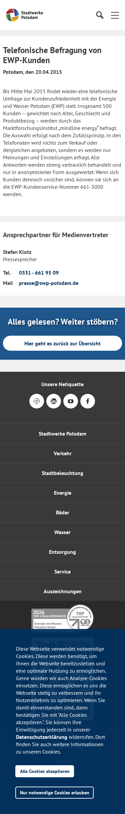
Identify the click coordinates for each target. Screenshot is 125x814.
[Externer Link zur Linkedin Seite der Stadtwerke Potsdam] (53, 406)
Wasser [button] (62, 532)
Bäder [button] (62, 512)
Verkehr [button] (63, 453)
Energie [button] (62, 492)
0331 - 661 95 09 (39, 272)
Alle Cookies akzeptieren (45, 771)
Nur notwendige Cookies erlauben (54, 792)
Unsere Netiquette (62, 384)
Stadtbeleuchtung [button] (62, 473)
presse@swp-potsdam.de (48, 283)
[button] (115, 15)
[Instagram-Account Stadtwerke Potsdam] (36, 406)
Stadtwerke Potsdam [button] (62, 433)
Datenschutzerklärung (41, 737)
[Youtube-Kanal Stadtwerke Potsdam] (70, 406)
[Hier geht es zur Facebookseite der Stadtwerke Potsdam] (87, 406)
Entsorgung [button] (62, 551)
